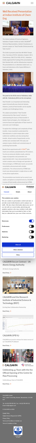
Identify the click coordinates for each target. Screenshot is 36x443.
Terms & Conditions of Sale (10, 423)
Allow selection (18, 249)
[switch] (31, 226)
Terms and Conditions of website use (12, 421)
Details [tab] (18, 192)
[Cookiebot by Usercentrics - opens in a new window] (26, 187)
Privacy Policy (6, 418)
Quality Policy (6, 413)
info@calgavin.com (11, 405)
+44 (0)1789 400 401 (10, 403)
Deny (18, 254)
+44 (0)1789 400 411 (24, 403)
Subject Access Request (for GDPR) (12, 415)
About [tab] (29, 192)
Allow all (18, 244)
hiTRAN (23, 149)
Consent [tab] (6, 192)
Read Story (6, 273)
